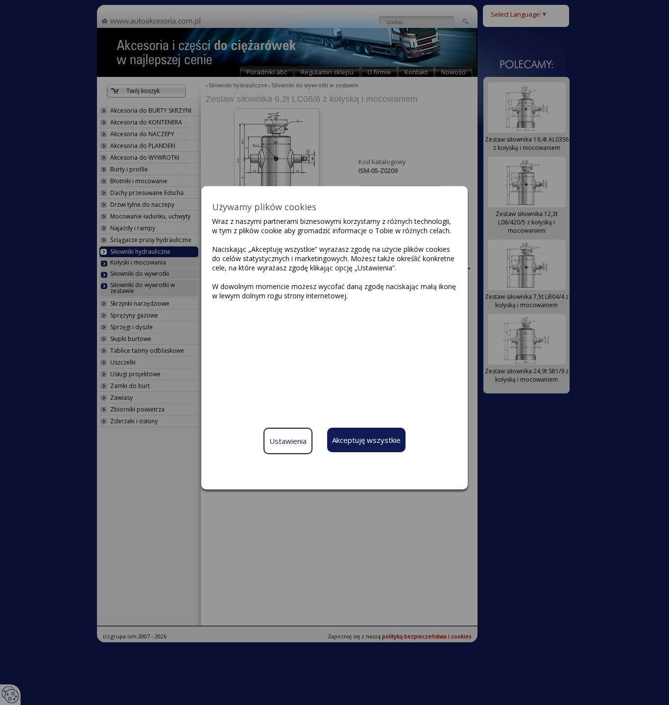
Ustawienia (288, 441)
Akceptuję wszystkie (366, 440)
